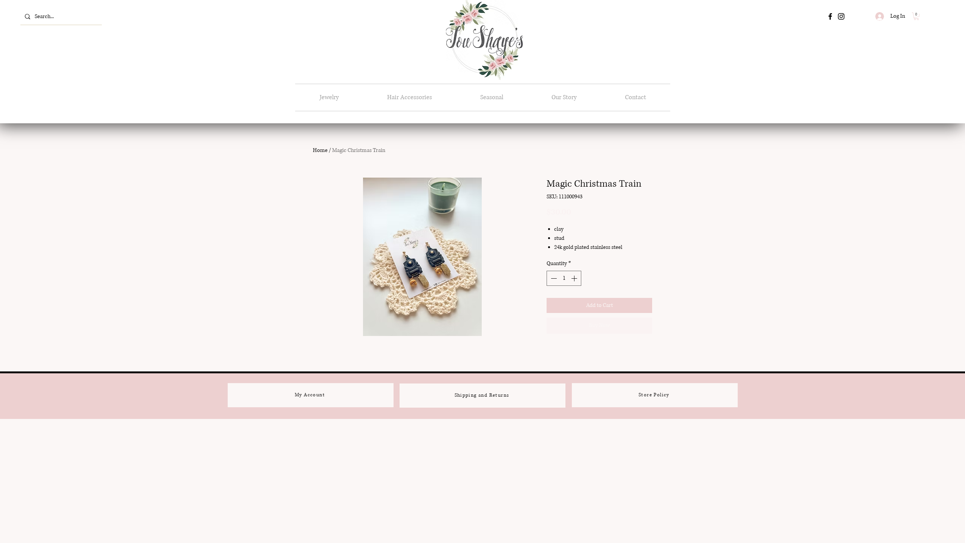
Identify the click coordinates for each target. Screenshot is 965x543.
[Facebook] (830, 16)
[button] (916, 16)
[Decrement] (553, 278)
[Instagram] (841, 16)
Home (320, 150)
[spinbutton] (564, 278)
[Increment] (575, 278)
